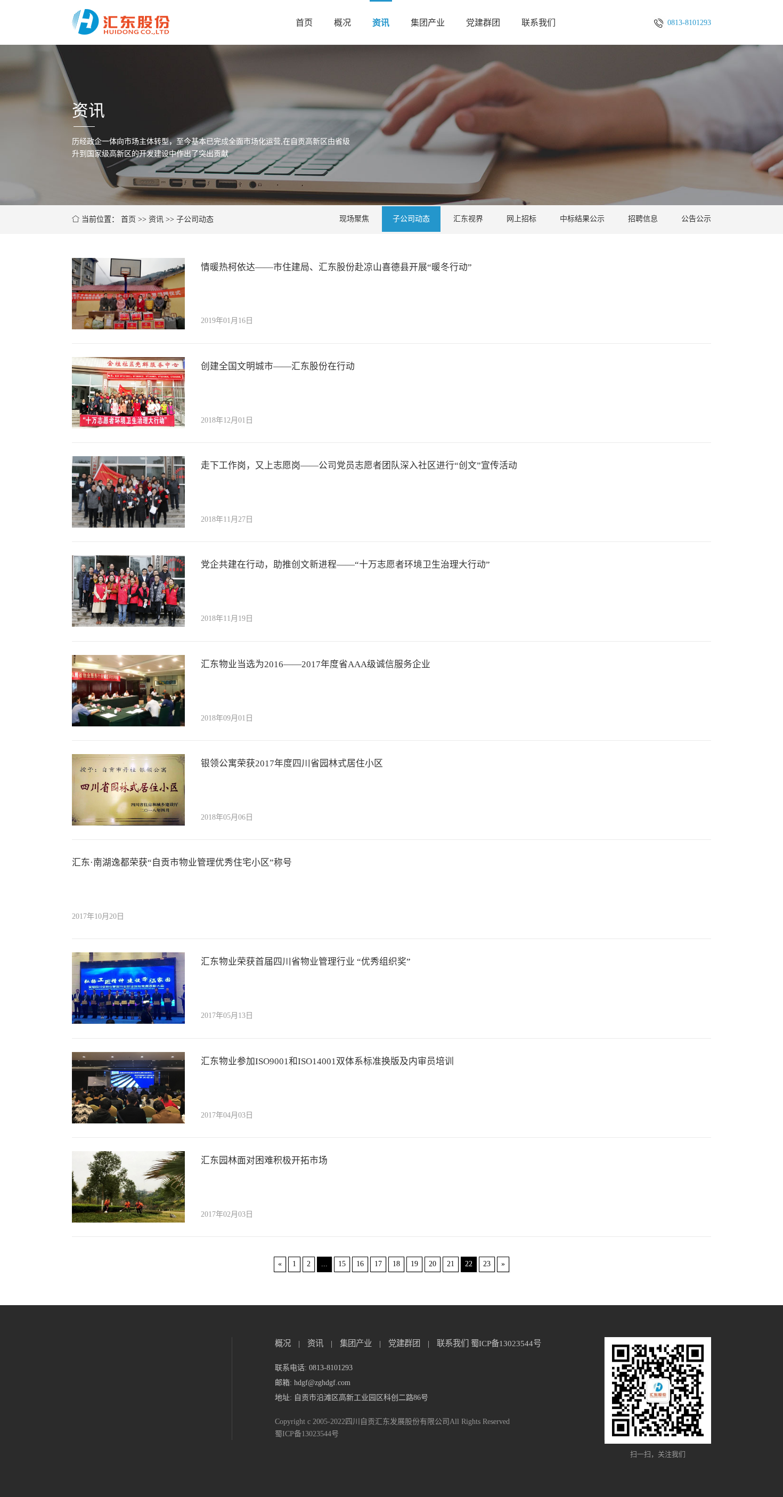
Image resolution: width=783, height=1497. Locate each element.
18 (396, 1264)
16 (360, 1264)
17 (378, 1264)
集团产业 (428, 22)
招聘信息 (643, 219)
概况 (342, 22)
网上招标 (521, 219)
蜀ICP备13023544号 (506, 1343)
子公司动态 (195, 219)
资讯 (380, 22)
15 (342, 1264)
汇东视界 (468, 219)
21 (450, 1264)
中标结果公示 (582, 219)
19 (414, 1264)
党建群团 (483, 22)
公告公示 (696, 219)
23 (487, 1264)
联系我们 (538, 22)
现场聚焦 (354, 219)
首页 (304, 22)
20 (432, 1264)
